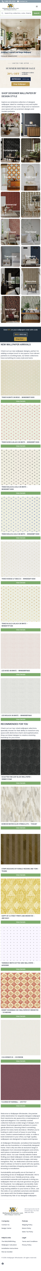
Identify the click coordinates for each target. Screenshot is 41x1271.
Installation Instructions (10, 1248)
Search (36, 13)
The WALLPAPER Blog (8, 1241)
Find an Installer (7, 1252)
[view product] (20, 377)
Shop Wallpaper (20, 84)
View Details (20, 401)
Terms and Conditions (29, 1241)
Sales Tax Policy (27, 1232)
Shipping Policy (27, 1225)
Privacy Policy (26, 1245)
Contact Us (23, 1)
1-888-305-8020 (10, 1)
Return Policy (26, 1228)
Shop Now (20, 339)
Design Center (6, 1228)
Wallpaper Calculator (9, 1245)
